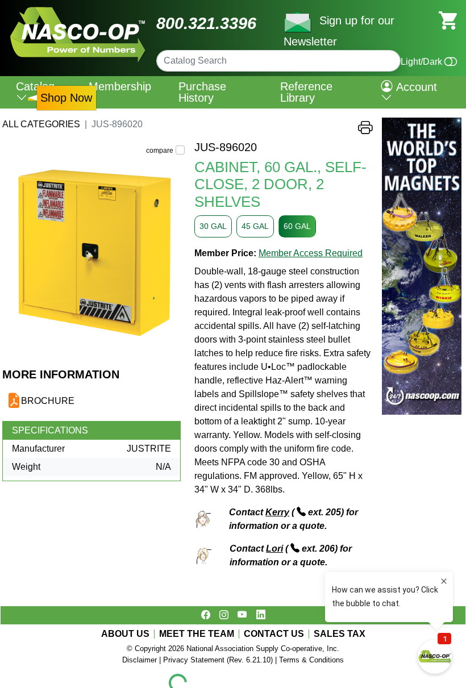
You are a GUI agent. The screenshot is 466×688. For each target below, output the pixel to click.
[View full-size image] (94, 254)
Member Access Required (311, 253)
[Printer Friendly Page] (365, 130)
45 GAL (255, 226)
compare (159, 151)
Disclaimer (139, 660)
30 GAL (213, 226)
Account (415, 87)
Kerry (277, 512)
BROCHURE (47, 401)
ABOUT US (125, 634)
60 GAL (297, 226)
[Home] (78, 11)
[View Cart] (448, 19)
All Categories (41, 124)
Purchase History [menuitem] (202, 92)
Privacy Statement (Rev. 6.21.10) (218, 660)
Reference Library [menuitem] (306, 92)
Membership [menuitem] (120, 86)
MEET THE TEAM (196, 634)
